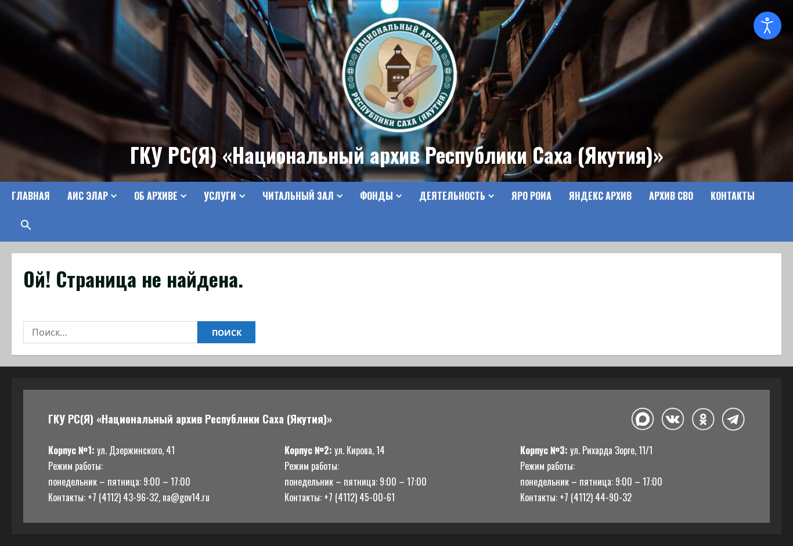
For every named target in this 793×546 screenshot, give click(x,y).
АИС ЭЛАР (87, 196)
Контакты (733, 196)
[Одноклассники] (703, 419)
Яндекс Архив (600, 196)
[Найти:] (110, 332)
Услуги (220, 196)
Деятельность (452, 196)
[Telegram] (733, 418)
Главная (31, 196)
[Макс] (642, 419)
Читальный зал (298, 196)
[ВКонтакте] (672, 419)
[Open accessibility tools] (767, 25)
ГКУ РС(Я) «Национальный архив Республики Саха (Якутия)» (397, 154)
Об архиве (156, 196)
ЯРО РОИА (531, 196)
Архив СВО (671, 196)
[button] (22, 224)
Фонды (376, 196)
